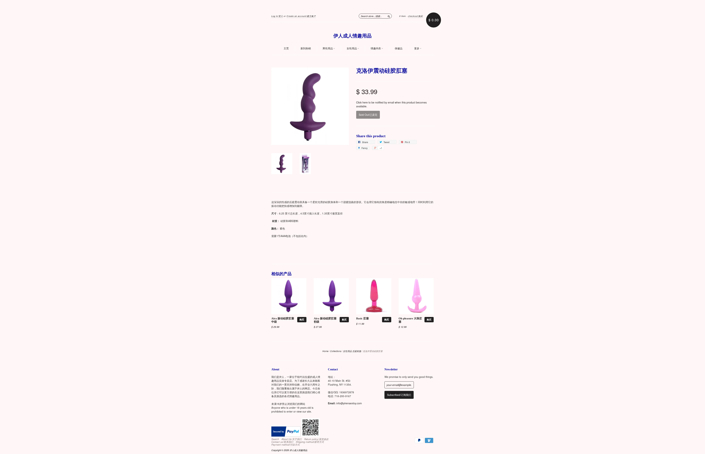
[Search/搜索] (389, 16)
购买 (301, 319)
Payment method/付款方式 (285, 444)
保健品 (398, 48)
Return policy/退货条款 (316, 439)
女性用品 (352, 48)
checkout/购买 (415, 16)
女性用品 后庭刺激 (352, 351)
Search (275, 439)
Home (325, 351)
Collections (335, 351)
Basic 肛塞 (362, 318)
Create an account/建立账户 (301, 16)
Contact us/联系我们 (282, 442)
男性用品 (328, 48)
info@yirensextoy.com (349, 403)
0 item (402, 16)
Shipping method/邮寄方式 (310, 442)
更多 (417, 48)
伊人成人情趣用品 (352, 36)
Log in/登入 (277, 16)
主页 (286, 48)
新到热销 (306, 48)
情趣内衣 (376, 48)
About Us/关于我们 (291, 439)
